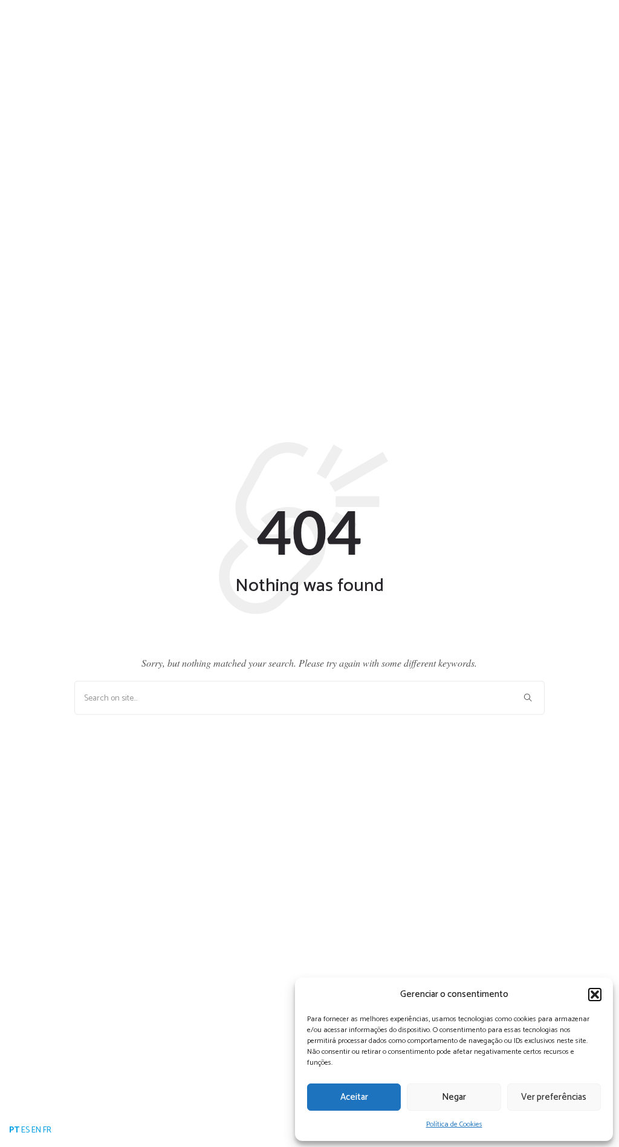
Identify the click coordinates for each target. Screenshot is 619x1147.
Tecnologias (467, 51)
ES (25, 1130)
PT (14, 1130)
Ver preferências (553, 1097)
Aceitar (354, 1097)
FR (47, 1130)
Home (333, 51)
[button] (595, 995)
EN (36, 1130)
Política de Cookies (454, 1124)
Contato (539, 51)
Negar (454, 1097)
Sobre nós (390, 51)
